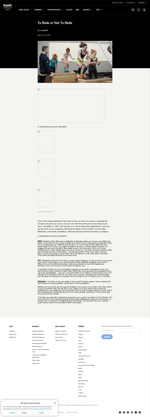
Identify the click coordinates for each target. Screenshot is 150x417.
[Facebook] (120, 413)
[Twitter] (124, 413)
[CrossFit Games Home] (8, 7)
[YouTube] (132, 413)
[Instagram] (128, 413)
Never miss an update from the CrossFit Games (116, 326)
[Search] (138, 10)
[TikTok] (140, 413)
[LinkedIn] (136, 413)
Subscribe (107, 337)
